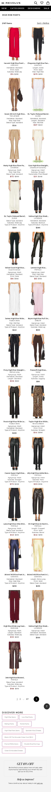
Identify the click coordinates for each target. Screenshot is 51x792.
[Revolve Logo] (13, 3)
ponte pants (24, 724)
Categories (17, 8)
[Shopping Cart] (47, 3)
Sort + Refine (43, 23)
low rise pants (27, 717)
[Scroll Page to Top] (47, 706)
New (4, 8)
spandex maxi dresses (33, 730)
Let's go (40, 783)
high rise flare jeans (12, 730)
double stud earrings (32, 744)
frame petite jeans (11, 744)
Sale (46, 8)
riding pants (9, 724)
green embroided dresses (14, 750)
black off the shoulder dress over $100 (19, 737)
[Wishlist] (41, 3)
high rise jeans (10, 717)
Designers (34, 8)
